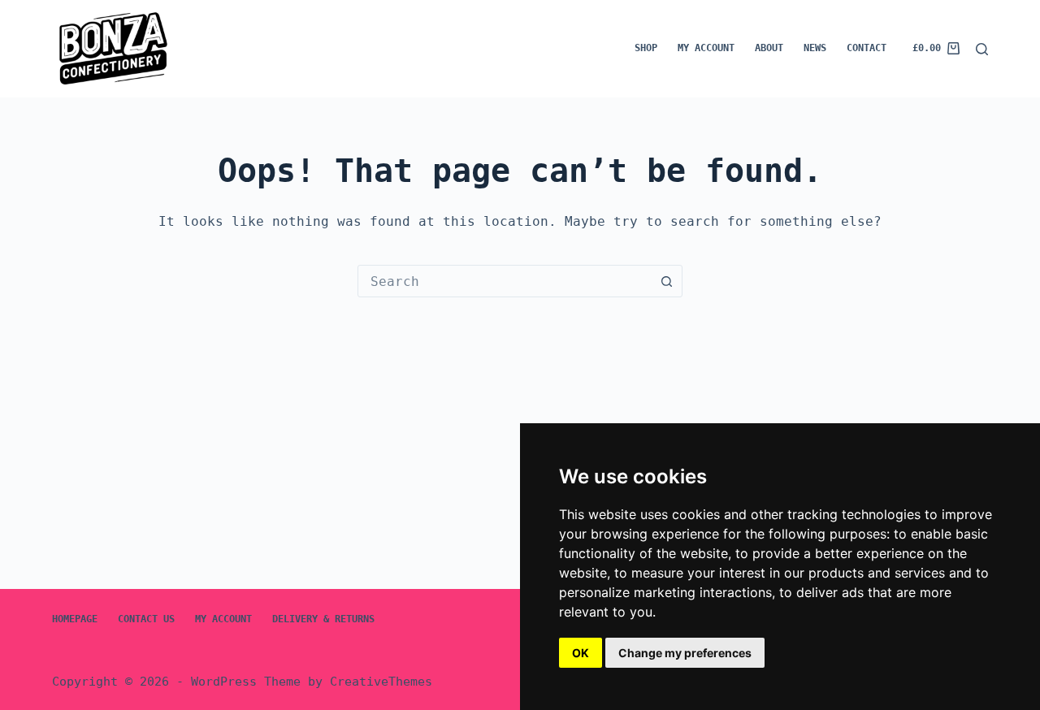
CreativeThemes (381, 681)
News (815, 48)
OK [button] (580, 653)
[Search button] (666, 281)
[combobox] (504, 281)
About (769, 48)
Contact (866, 48)
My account (706, 48)
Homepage (75, 619)
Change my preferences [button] (685, 653)
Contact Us (146, 619)
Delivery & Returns (323, 619)
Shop (646, 48)
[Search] (982, 49)
